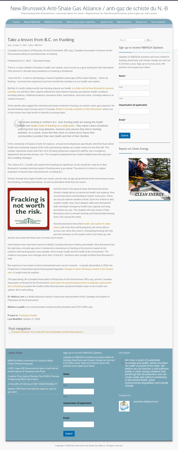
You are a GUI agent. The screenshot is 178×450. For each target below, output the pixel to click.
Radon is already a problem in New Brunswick (79, 109)
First (121, 87)
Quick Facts (107, 21)
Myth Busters (124, 21)
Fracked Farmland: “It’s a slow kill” (27, 332)
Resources (141, 21)
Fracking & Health (28, 315)
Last (121, 98)
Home (16, 21)
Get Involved (158, 21)
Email (122, 120)
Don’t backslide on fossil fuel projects (65, 332)
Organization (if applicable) (133, 105)
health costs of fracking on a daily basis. (53, 125)
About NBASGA (32, 21)
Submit (124, 135)
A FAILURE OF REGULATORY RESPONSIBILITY (33, 384)
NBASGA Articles (53, 21)
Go (148, 40)
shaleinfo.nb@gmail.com (146, 401)
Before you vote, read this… (82, 21)
